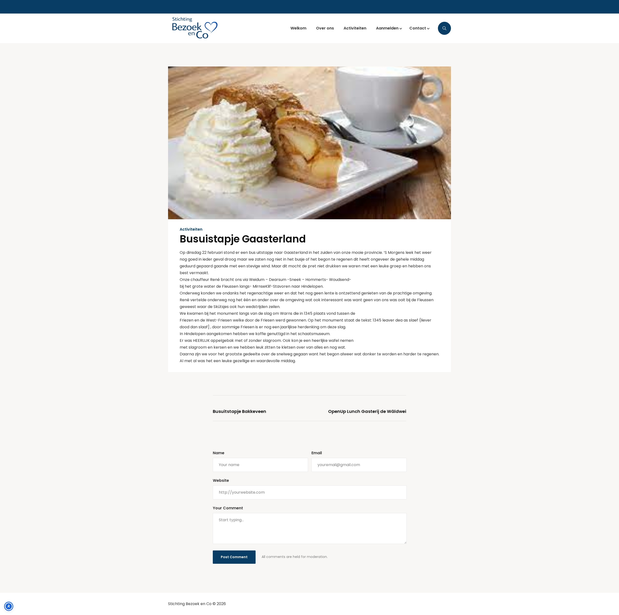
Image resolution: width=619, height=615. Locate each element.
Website (221, 480)
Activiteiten (191, 229)
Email (316, 453)
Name (218, 453)
